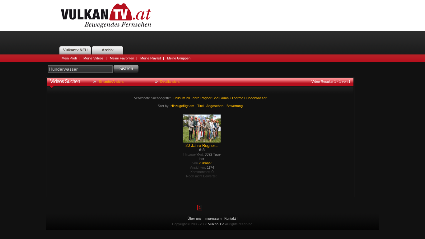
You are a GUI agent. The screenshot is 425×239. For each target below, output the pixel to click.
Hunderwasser (255, 98)
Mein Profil (69, 58)
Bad (215, 98)
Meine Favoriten (122, 58)
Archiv (108, 50)
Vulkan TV (106, 15)
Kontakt (230, 218)
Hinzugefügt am (182, 106)
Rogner (206, 98)
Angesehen (214, 106)
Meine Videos (93, 58)
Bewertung (235, 106)
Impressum (213, 218)
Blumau (225, 98)
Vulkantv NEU (75, 50)
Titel (200, 106)
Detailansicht (170, 81)
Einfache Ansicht (111, 81)
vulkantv (205, 163)
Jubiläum (178, 98)
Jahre (195, 98)
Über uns (195, 218)
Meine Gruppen (178, 58)
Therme (237, 98)
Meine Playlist (150, 58)
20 (188, 98)
